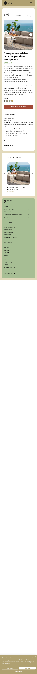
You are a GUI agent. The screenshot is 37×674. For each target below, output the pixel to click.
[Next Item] (30, 34)
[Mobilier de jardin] (28, 209)
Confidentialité (8, 262)
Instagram (7, 247)
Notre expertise (8, 229)
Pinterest (6, 252)
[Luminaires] (28, 217)
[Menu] (31, 3)
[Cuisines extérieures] (28, 212)
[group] (18, 177)
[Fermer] (34, 658)
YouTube (6, 255)
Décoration (7, 220)
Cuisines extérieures (9, 212)
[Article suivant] (32, 174)
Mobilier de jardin (9, 209)
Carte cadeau (8, 242)
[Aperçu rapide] (18, 173)
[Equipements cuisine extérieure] (28, 214)
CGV (5, 259)
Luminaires (7, 217)
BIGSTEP (13, 273)
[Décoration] (28, 220)
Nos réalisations (8, 232)
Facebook (6, 250)
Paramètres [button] (18, 671)
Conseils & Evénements (10, 237)
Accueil (6, 206)
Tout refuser (10, 668)
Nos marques (7, 234)
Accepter (27, 668)
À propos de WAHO (9, 227)
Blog (5, 240)
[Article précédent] (5, 174)
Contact (6, 264)
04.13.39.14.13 (10, 267)
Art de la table (8, 222)
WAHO (9, 3)
